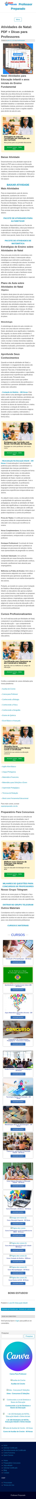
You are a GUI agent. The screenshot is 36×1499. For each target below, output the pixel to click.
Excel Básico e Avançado (11, 721)
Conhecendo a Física (10, 705)
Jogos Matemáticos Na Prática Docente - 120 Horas (18, 1013)
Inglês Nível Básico (9, 766)
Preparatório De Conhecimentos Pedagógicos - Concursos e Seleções (18, 1040)
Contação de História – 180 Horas (15, 392)
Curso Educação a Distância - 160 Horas (18, 1209)
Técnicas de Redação (10, 793)
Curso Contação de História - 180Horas (18, 1258)
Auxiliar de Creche (8, 689)
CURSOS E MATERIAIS (18, 925)
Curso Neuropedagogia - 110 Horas (18, 1269)
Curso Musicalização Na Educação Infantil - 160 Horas (18, 1246)
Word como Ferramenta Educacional (15, 798)
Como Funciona (9, 1453)
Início (5, 1445)
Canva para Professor (10, 694)
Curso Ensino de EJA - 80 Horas (18, 1280)
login (17, 1321)
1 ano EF (11, 1303)
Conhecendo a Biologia (10, 699)
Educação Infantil (21, 1303)
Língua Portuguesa (9, 772)
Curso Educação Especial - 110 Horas (18, 1220)
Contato (6, 1473)
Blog (5, 1470)
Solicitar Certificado (10, 1448)
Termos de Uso (9, 1485)
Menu (18, 19)
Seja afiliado (8, 1465)
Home (6, 1460)
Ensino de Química (9, 715)
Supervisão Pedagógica (10, 788)
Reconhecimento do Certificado (15, 1450)
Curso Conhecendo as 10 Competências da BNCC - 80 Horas (18, 1231)
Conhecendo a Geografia (11, 710)
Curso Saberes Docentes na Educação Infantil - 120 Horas (18, 1181)
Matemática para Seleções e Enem (14, 782)
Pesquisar (5, 1333)
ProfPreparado (21, 40)
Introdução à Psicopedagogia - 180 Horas (18, 959)
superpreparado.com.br (9, 806)
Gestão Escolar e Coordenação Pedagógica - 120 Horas (18, 1069)
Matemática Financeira (10, 777)
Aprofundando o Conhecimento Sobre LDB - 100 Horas (18, 985)
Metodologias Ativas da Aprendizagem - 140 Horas (18, 1125)
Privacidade (8, 1483)
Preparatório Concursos (12, 1463)
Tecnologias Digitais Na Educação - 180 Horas (18, 1097)
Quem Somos (8, 1455)
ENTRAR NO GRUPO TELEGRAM (18, 905)
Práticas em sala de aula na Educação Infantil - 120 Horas (18, 1152)
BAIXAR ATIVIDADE (18, 184)
